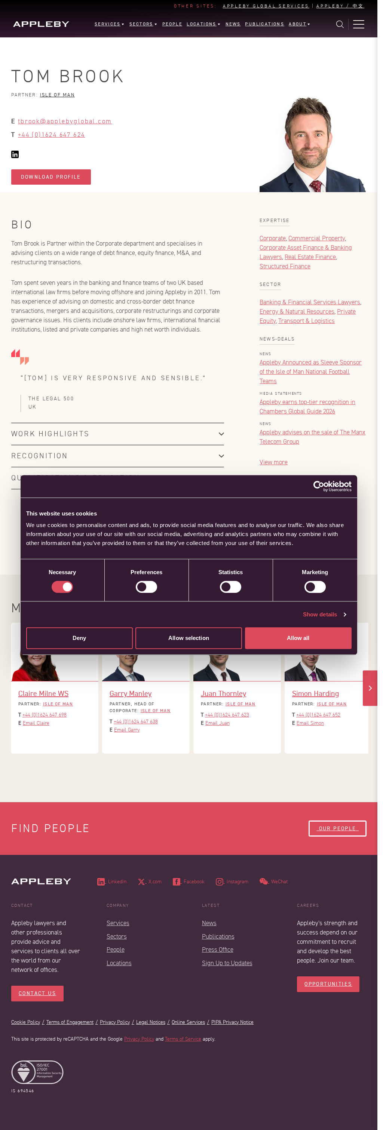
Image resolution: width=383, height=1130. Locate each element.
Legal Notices (150, 1022)
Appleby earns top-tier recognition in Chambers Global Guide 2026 (307, 406)
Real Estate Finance (310, 257)
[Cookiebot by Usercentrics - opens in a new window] (319, 486)
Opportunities (328, 984)
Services (118, 923)
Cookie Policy (25, 1022)
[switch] (146, 587)
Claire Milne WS (43, 693)
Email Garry (127, 730)
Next (370, 688)
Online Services (188, 1022)
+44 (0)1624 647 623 (227, 715)
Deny (79, 638)
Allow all (298, 638)
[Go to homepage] (41, 24)
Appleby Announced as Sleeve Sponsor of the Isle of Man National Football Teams (311, 371)
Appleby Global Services (266, 6)
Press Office (217, 950)
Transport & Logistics (306, 321)
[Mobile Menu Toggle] (358, 24)
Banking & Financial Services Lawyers (310, 302)
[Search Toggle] (340, 24)
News (209, 923)
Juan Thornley (223, 693)
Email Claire (36, 723)
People (116, 950)
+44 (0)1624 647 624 (51, 135)
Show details (320, 614)
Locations (119, 963)
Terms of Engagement (70, 1022)
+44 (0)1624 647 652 (318, 715)
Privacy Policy (115, 1022)
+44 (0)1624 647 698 (44, 715)
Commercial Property (316, 238)
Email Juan (217, 723)
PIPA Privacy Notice (232, 1022)
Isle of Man (57, 95)
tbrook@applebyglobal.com (65, 121)
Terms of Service (183, 1039)
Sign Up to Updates (227, 963)
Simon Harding (315, 693)
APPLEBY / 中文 (340, 6)
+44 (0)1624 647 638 (136, 721)
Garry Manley (130, 693)
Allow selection (188, 638)
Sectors (117, 936)
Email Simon (310, 723)
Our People (337, 828)
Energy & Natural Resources (297, 311)
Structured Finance (285, 266)
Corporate (273, 238)
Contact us (37, 993)
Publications (218, 936)
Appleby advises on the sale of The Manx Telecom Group (312, 437)
